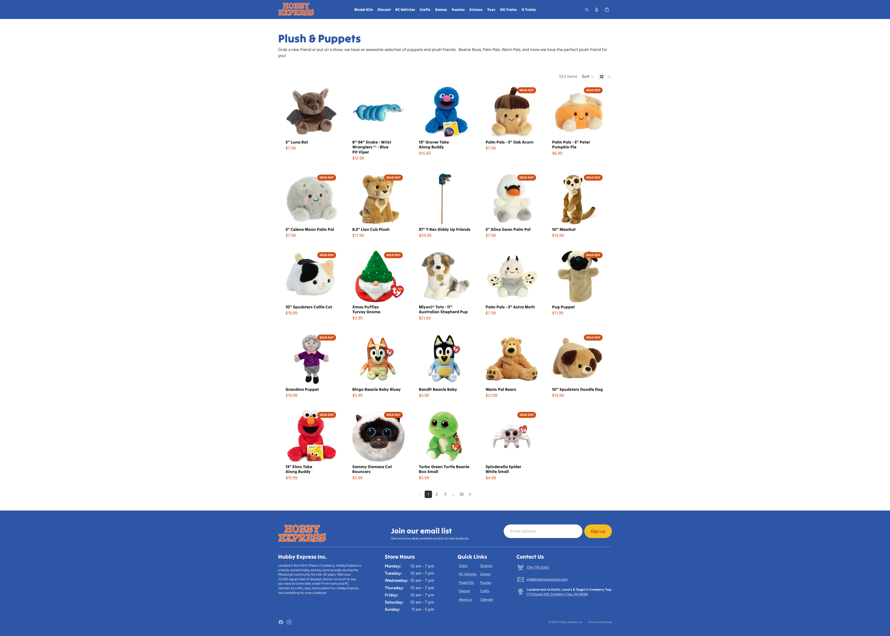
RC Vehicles (468, 574)
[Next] (470, 494)
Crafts (484, 591)
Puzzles (485, 583)
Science (486, 566)
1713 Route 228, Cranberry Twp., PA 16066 (557, 594)
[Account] (596, 9)
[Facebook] (281, 622)
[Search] (587, 9)
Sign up (598, 531)
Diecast (464, 591)
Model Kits (466, 583)
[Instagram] (289, 622)
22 (462, 494)
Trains (463, 566)
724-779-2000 (538, 567)
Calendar (486, 600)
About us (465, 600)
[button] (588, 77)
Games (485, 574)
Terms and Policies (600, 622)
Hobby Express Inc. (571, 622)
